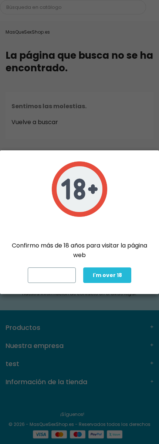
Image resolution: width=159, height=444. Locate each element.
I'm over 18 (107, 275)
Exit (52, 275)
